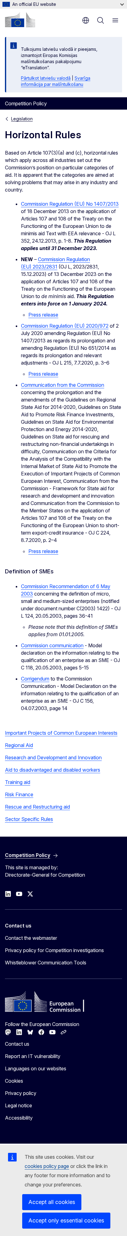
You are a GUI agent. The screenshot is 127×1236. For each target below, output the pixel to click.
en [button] (85, 20)
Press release (43, 315)
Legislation (22, 118)
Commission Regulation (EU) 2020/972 (65, 326)
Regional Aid (19, 745)
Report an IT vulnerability (32, 1056)
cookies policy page (47, 1166)
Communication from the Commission (62, 385)
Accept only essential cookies (66, 1220)
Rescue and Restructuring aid (37, 807)
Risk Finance (19, 794)
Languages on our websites (35, 1068)
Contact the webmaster (31, 938)
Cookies (14, 1081)
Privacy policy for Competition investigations (54, 950)
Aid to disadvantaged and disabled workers (52, 770)
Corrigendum (35, 679)
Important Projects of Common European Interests (61, 733)
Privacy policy (20, 1093)
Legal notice (18, 1105)
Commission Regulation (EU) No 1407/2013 (70, 204)
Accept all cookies (51, 1202)
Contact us (17, 1044)
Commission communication (52, 645)
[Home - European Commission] (20, 19)
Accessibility (19, 1118)
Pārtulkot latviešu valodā (46, 78)
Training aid (17, 782)
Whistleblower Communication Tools (45, 962)
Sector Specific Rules (29, 819)
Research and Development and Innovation (53, 757)
